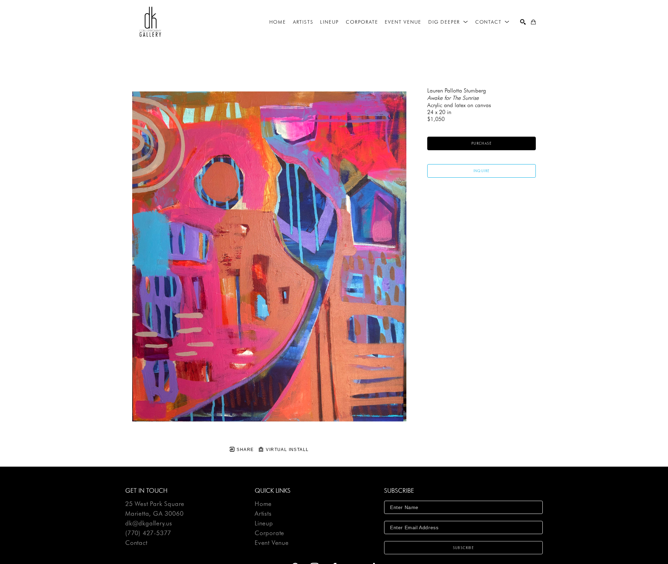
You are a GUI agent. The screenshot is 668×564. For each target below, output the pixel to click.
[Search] (523, 22)
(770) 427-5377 (148, 533)
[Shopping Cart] (533, 22)
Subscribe (463, 548)
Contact (136, 543)
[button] (448, 22)
